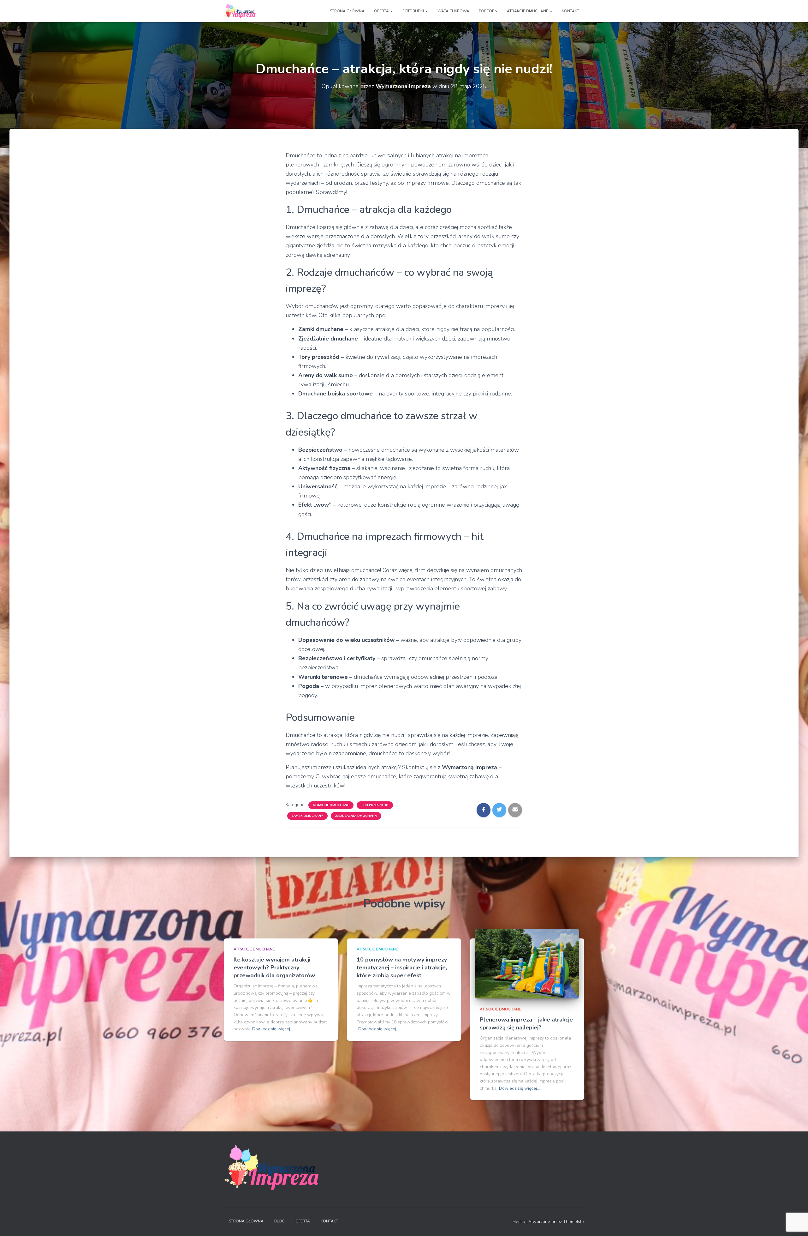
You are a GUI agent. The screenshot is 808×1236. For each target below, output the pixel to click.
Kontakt (570, 11)
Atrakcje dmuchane (331, 805)
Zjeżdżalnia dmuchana (356, 816)
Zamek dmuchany (307, 816)
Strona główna (347, 11)
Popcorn (488, 11)
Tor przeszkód (375, 805)
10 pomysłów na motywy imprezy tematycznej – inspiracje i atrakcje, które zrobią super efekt (402, 967)
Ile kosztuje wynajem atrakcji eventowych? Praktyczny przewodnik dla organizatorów (274, 967)
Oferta (382, 11)
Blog (279, 1221)
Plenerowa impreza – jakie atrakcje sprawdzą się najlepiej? (526, 1023)
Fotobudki (413, 11)
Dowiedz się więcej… (272, 1029)
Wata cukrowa (453, 11)
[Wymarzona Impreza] (239, 11)
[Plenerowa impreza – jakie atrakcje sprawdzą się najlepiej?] (527, 964)
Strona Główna (246, 1221)
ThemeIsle (573, 1222)
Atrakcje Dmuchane (528, 11)
